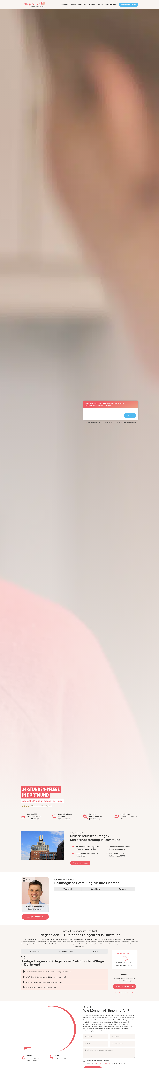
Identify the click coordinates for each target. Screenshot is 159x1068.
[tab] (68, 889)
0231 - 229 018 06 (124, 965)
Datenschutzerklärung (102, 1063)
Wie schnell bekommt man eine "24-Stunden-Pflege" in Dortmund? (49, 972)
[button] (64, 971)
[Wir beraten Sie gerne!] (124, 958)
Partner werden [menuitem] (111, 5)
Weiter (130, 415)
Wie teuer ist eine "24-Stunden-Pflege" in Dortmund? (44, 982)
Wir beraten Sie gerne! (124, 963)
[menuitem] (64, 4)
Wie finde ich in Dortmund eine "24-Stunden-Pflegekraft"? (46, 977)
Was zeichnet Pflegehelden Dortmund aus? (41, 987)
